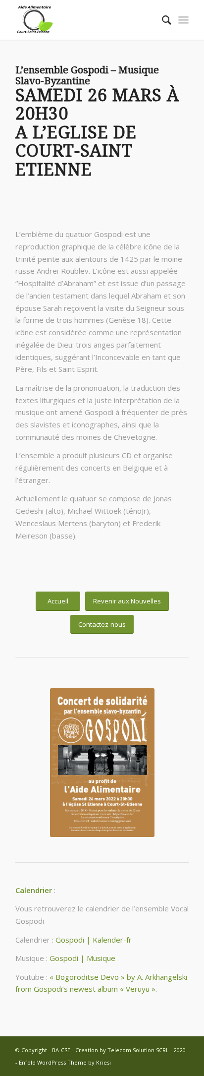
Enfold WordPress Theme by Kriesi (65, 1062)
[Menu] (183, 20)
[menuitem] (161, 20)
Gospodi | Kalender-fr (93, 940)
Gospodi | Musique (82, 958)
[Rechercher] (161, 20)
